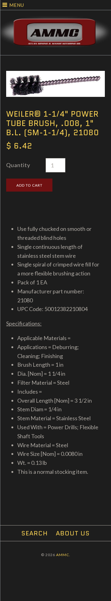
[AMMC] (55, 20)
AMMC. (63, 554)
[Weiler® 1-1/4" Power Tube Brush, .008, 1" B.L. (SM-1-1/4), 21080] (55, 75)
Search (34, 533)
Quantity (18, 165)
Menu (16, 5)
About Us (73, 533)
